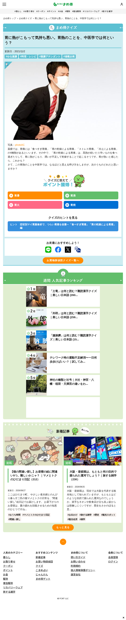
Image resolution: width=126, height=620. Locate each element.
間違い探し (15, 519)
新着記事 (40, 557)
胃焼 (73, 204)
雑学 (83, 519)
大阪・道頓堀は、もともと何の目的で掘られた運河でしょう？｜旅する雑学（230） (93, 475)
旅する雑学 (107, 11)
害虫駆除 (77, 11)
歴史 (97, 515)
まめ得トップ (9, 18)
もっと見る (63, 527)
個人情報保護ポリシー (83, 570)
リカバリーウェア (92, 11)
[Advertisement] (63, 407)
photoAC (20, 145)
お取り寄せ (29, 11)
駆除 (68, 11)
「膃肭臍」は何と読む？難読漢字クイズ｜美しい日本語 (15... (73, 337)
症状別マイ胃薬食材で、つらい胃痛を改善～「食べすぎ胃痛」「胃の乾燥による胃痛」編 (68, 226)
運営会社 (76, 574)
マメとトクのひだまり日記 (37, 515)
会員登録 (113, 557)
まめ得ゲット (43, 579)
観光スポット (108, 515)
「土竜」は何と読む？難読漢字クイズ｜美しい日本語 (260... (73, 293)
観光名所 (73, 519)
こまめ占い (42, 570)
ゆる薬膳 (12, 56)
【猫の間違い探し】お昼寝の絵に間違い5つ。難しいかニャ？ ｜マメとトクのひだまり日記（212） (33, 475)
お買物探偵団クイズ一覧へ (63, 260)
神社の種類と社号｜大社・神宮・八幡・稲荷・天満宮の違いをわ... (72, 381)
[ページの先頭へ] (63, 541)
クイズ (39, 566)
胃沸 (73, 195)
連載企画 (70, 56)
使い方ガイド (78, 557)
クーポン (41, 11)
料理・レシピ (29, 56)
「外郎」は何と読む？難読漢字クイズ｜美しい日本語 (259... (73, 315)
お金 (61, 11)
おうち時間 (15, 515)
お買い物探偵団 (44, 561)
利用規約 (76, 566)
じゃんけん (42, 574)
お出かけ (73, 515)
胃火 (17, 204)
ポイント (52, 11)
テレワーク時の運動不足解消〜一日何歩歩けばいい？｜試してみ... (73, 359)
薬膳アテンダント (50, 56)
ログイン (113, 561)
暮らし (19, 11)
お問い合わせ (78, 561)
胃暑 (17, 195)
